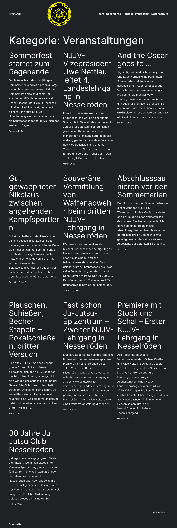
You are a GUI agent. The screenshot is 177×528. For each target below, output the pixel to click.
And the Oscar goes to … (142, 59)
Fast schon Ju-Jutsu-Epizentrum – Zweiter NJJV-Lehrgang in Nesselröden (88, 325)
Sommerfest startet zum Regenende (30, 63)
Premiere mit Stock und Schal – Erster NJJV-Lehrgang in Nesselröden (141, 325)
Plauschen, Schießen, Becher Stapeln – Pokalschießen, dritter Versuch (32, 329)
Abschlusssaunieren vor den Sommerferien (142, 186)
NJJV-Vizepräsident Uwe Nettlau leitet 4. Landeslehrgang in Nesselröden (87, 80)
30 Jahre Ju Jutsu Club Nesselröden (31, 441)
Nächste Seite (160, 512)
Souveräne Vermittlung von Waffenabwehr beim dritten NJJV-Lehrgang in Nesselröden (87, 207)
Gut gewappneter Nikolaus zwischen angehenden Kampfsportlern (34, 203)
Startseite (15, 14)
